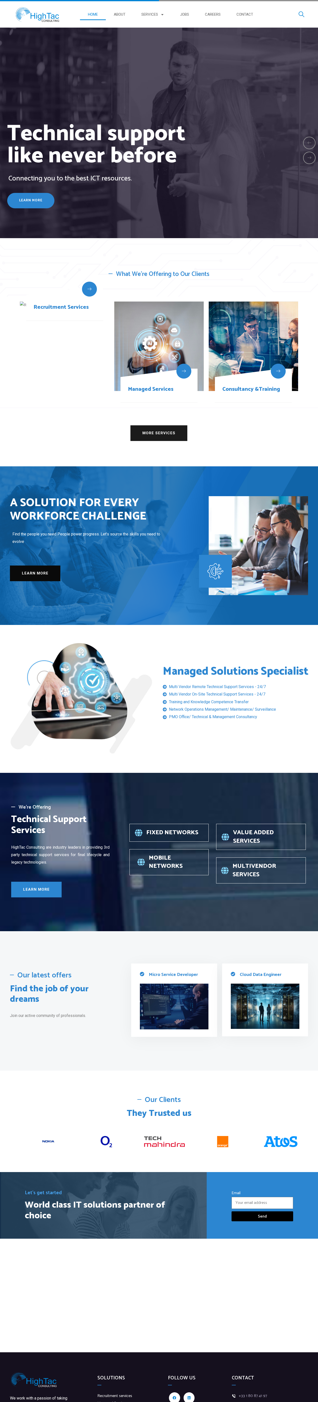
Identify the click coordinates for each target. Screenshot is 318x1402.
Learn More (30, 204)
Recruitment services (114, 1396)
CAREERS (213, 14)
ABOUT (119, 14)
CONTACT (245, 14)
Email (236, 1193)
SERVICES (149, 14)
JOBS (184, 14)
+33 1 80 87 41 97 (253, 1396)
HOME (93, 14)
